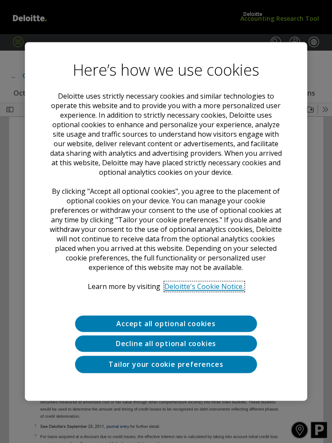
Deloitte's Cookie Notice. (204, 286)
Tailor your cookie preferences (166, 364)
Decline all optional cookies (166, 344)
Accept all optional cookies (166, 323)
